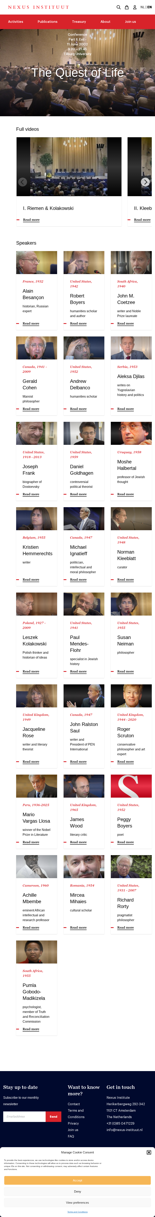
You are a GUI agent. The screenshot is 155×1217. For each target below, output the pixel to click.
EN (149, 7)
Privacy (73, 1123)
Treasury (79, 21)
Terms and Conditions (77, 1212)
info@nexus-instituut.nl (124, 1130)
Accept (77, 1180)
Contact (74, 1104)
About (105, 21)
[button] (149, 1152)
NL (142, 7)
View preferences (77, 1202)
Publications (48, 21)
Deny (77, 1191)
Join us (130, 21)
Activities (15, 21)
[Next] (145, 182)
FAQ (71, 1136)
